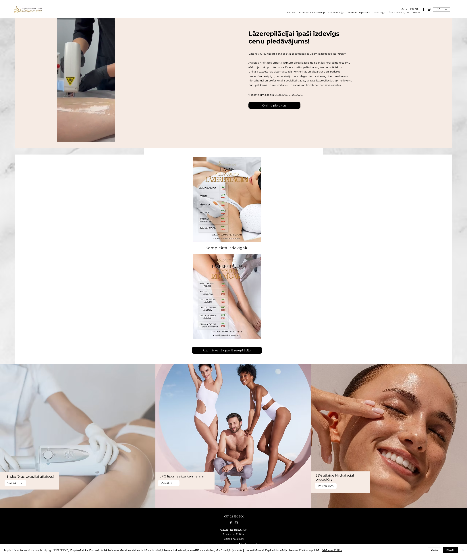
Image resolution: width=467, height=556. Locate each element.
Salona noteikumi (234, 538)
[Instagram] (429, 9)
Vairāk (434, 550)
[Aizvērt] (462, 550)
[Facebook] (423, 9)
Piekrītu (450, 550)
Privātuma (229, 534)
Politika (240, 534)
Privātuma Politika (332, 550)
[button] (379, 12)
